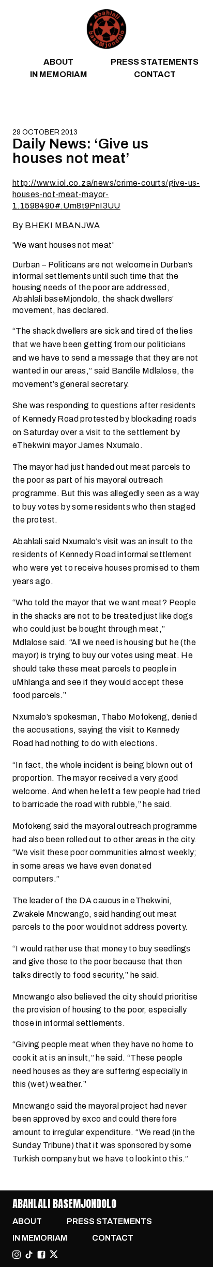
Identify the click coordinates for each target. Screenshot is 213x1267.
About (58, 61)
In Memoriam (58, 74)
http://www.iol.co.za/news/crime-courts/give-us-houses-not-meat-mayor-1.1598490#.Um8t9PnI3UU (106, 194)
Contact (155, 74)
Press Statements (155, 61)
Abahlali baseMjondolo (64, 1204)
